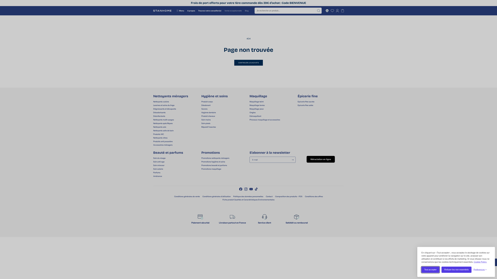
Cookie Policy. (480, 261)
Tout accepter (430, 270)
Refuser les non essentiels (456, 270)
